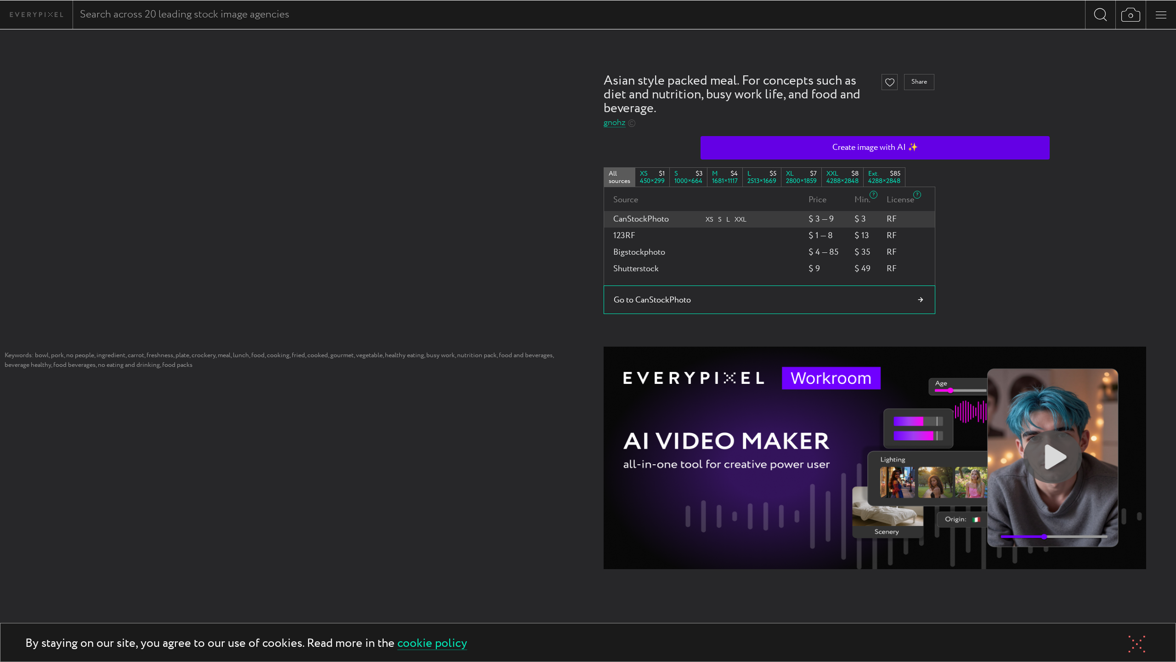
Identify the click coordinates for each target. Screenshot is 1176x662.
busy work (440, 355)
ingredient (110, 355)
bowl (42, 355)
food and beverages (526, 355)
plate (182, 355)
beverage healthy (28, 365)
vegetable (369, 355)
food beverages (74, 365)
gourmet (342, 355)
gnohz (615, 123)
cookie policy (432, 644)
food (258, 355)
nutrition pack (477, 355)
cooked (317, 355)
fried (298, 355)
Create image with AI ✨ (875, 148)
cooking (278, 355)
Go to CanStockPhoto (652, 300)
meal (224, 355)
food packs (177, 365)
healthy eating (404, 355)
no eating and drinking (129, 365)
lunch (241, 355)
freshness (160, 355)
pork (57, 355)
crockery (203, 355)
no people (80, 355)
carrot (136, 355)
